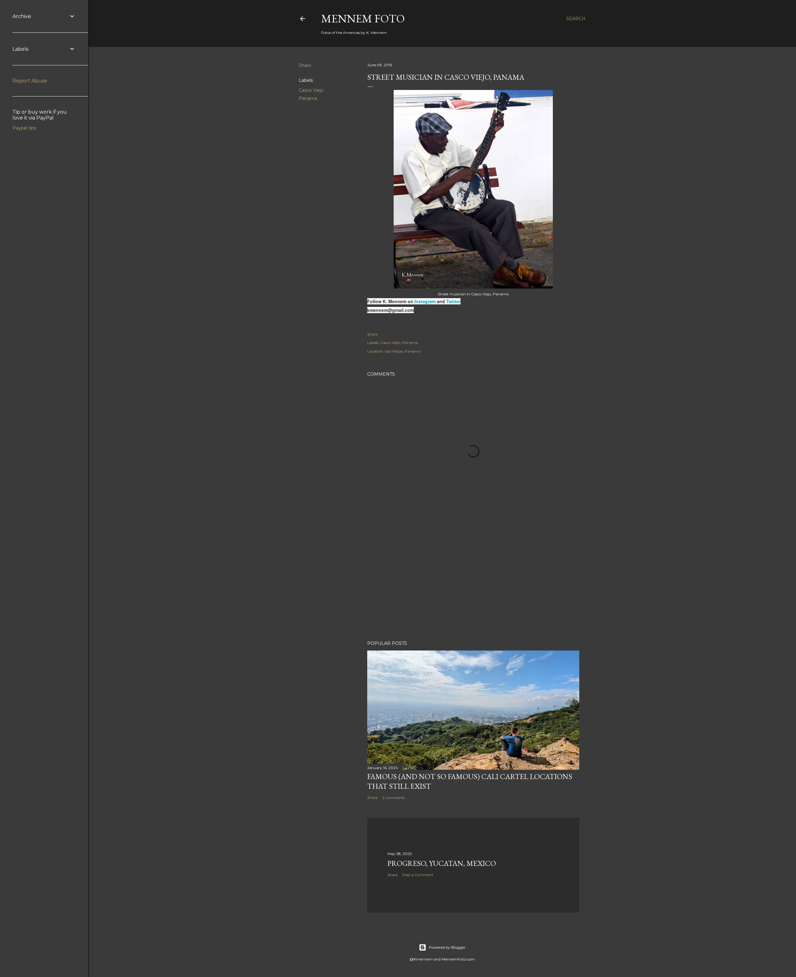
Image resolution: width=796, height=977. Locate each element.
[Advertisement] (473, 581)
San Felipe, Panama (402, 351)
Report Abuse (29, 81)
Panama (308, 98)
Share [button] (305, 65)
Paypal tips (24, 128)
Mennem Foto (363, 18)
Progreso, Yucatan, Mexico (441, 863)
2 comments (393, 797)
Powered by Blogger (447, 947)
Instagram (425, 301)
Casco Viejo (311, 90)
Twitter (453, 301)
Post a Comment (417, 874)
